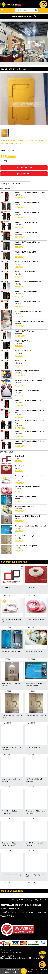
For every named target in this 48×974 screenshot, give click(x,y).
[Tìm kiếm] (36, 10)
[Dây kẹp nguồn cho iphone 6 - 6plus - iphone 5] (6, 479)
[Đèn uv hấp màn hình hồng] (6, 509)
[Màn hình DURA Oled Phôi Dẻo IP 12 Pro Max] (6, 414)
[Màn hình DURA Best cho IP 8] (6, 255)
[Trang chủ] (14, 4)
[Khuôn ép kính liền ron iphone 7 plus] (6, 539)
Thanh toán (33, 969)
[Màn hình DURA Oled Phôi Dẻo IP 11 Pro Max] (6, 424)
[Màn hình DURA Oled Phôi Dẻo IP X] (6, 216)
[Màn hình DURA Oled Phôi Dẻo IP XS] (6, 206)
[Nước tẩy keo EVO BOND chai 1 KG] (6, 519)
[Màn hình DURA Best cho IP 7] (6, 275)
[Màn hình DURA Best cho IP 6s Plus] (6, 285)
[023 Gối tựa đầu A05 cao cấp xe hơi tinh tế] (6, 325)
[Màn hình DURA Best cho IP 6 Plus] (6, 305)
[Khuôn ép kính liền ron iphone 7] (6, 549)
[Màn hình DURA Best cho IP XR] (6, 236)
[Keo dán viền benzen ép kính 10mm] (6, 490)
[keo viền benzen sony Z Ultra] (6, 500)
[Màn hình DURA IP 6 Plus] (6, 354)
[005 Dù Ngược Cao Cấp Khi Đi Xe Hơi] (6, 384)
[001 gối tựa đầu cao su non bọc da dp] (6, 315)
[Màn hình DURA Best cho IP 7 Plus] (6, 265)
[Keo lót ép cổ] (6, 469)
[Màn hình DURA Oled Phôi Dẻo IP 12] (6, 404)
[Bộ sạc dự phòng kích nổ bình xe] (6, 374)
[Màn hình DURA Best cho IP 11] (6, 226)
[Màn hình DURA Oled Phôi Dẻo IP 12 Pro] (6, 435)
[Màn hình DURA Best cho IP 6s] (6, 295)
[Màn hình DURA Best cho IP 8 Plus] (6, 245)
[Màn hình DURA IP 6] (6, 364)
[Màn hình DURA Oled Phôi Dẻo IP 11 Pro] (6, 445)
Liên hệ (29, 971)
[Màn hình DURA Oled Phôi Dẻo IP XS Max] (6, 196)
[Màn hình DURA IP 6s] (6, 344)
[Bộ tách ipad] (6, 459)
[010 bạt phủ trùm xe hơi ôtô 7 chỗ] (6, 394)
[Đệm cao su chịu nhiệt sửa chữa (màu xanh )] (6, 529)
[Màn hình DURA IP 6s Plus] (6, 334)
